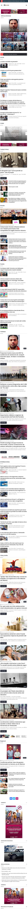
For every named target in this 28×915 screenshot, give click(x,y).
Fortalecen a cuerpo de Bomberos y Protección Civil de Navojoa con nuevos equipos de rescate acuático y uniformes (12, 102)
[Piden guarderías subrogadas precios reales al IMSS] (3, 84)
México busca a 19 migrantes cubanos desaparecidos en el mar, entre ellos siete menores (12, 478)
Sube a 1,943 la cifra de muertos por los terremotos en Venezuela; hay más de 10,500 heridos (12, 544)
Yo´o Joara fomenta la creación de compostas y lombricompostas (16, 779)
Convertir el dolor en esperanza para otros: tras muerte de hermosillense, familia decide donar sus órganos (17, 182)
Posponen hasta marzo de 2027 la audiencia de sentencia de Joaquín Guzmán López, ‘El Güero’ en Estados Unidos (12, 355)
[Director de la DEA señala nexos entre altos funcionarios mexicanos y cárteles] (14, 25)
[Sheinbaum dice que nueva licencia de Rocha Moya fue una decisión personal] (20, 36)
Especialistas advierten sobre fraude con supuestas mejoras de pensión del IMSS (13, 635)
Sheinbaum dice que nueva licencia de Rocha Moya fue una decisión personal (20, 41)
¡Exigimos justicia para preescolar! (10, 70)
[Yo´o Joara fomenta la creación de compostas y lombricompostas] (3, 780)
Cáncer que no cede (13, 186)
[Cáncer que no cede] (3, 188)
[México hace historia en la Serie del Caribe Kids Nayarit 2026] (3, 326)
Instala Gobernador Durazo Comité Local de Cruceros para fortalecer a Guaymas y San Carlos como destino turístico (17, 241)
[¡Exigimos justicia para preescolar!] (3, 74)
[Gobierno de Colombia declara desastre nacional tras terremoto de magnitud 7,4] (3, 494)
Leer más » (3, 178)
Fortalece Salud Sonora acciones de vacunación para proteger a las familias (17, 252)
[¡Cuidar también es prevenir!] (3, 65)
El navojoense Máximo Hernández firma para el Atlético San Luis (12, 311)
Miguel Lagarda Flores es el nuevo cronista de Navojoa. (13, 90)
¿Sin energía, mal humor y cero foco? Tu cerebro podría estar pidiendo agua (13, 664)
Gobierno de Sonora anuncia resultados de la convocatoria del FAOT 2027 (16, 785)
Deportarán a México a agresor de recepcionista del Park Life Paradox (12, 416)
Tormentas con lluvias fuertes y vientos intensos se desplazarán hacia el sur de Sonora (12, 135)
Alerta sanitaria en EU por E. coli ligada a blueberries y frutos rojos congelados (12, 500)
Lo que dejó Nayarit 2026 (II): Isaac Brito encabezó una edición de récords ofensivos (13, 290)
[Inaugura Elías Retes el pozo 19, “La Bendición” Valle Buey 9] (3, 118)
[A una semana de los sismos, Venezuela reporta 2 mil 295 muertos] (3, 538)
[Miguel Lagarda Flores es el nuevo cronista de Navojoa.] (3, 95)
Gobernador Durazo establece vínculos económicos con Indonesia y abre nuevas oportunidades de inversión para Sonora (17, 258)
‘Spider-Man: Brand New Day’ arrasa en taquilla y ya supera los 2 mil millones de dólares (13, 578)
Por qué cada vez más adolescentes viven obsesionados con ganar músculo (13, 607)
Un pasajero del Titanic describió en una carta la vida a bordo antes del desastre (12, 693)
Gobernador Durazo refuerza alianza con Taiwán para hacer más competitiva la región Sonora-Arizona (13, 228)
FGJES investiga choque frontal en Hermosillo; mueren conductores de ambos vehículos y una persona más (12, 444)
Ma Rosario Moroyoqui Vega (6, 661)
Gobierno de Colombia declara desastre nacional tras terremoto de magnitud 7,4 (12, 489)
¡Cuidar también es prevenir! (9, 61)
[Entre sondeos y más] (7, 36)
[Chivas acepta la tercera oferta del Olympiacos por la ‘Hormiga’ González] (3, 284)
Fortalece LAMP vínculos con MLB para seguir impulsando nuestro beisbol (11, 269)
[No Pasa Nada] (6, 5)
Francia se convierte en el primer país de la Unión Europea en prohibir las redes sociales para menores (13, 511)
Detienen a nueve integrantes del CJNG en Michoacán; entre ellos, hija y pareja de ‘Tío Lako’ (13, 386)
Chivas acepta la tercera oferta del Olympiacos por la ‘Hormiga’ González (12, 279)
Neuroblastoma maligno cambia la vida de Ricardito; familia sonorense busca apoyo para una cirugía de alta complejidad (17, 200)
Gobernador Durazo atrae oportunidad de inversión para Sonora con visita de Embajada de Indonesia (17, 246)
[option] (14, 35)
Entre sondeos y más (7, 40)
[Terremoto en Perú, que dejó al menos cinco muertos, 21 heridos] (3, 527)
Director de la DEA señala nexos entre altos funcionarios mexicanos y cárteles (13, 29)
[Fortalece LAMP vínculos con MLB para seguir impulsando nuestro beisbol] (3, 273)
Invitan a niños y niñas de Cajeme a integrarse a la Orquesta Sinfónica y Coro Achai (17, 774)
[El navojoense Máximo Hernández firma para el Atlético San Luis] (3, 315)
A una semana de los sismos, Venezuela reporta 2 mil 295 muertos (12, 533)
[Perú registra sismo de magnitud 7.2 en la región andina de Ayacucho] (3, 471)
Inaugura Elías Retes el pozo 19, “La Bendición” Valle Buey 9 (10, 113)
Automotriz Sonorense (14, 844)
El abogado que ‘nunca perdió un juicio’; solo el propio (11, 171)
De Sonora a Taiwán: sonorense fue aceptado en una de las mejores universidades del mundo (16, 194)
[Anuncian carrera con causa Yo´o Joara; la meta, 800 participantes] (3, 791)
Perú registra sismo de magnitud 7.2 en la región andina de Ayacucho (12, 467)
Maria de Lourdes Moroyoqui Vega (7, 168)
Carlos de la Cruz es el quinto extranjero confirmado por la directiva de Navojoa (12, 300)
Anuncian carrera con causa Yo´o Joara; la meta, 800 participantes (16, 790)
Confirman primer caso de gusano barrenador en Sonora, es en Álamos (12, 763)
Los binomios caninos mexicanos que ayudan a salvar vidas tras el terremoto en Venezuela (12, 723)
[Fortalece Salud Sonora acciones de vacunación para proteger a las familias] (3, 252)
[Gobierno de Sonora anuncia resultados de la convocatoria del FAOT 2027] (3, 785)
